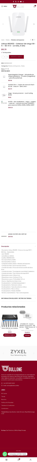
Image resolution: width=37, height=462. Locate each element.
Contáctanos (4, 408)
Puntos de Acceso (29, 330)
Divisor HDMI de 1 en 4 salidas (10, 328)
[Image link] (12, 368)
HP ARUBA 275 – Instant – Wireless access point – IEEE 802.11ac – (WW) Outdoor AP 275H (27, 326)
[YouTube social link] (20, 1)
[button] (3, 24)
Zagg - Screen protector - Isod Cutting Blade (20, 94)
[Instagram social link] (18, 1)
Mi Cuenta (4, 393)
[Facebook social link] (13, 1)
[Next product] (35, 40)
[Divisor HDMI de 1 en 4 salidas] (9, 318)
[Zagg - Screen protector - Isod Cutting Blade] (4, 95)
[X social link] (16, 1)
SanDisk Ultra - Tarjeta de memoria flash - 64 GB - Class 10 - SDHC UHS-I (21, 85)
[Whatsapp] (4, 454)
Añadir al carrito (16, 56)
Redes (7, 40)
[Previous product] (31, 40)
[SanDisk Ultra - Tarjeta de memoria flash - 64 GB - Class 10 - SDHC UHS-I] (4, 87)
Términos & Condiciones (7, 405)
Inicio (2, 40)
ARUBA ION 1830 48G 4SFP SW (17, 234)
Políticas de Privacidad (7, 402)
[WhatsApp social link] (23, 1)
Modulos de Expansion (17, 40)
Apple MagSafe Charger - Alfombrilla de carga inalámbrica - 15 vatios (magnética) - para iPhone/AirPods (21, 76)
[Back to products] (33, 40)
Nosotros (3, 399)
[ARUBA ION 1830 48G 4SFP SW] (4, 236)
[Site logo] (18, 6)
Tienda (3, 396)
